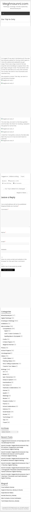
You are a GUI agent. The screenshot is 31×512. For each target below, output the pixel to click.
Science (5, 409)
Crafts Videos (7, 358)
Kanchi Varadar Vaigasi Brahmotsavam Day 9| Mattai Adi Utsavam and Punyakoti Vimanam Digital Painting (14, 454)
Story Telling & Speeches (10, 364)
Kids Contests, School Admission (11, 498)
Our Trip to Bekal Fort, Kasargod (14, 189)
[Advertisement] (15, 41)
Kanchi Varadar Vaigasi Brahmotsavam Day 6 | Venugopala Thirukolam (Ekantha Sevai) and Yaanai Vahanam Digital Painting (15, 469)
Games (5, 390)
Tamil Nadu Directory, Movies (10, 501)
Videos (3, 356)
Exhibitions (4, 324)
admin (5, 181)
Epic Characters (8, 377)
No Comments (17, 183)
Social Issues (6, 412)
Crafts (5, 339)
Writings (9, 183)
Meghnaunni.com (15, 4)
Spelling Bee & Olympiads (12, 336)
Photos (3, 348)
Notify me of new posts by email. (11, 266)
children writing (14, 176)
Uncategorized (5, 353)
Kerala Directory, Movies (8, 495)
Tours (22, 176)
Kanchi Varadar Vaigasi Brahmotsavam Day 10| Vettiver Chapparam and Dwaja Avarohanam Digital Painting (14, 447)
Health (5, 393)
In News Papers (7, 342)
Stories (5, 414)
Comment (5, 209)
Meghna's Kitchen (8, 345)
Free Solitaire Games (7, 487)
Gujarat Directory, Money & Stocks (12, 490)
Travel (5, 183)
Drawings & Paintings (7, 321)
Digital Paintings (6, 318)
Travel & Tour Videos (9, 366)
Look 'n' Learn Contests (11, 333)
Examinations (7, 382)
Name (3, 232)
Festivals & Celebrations (10, 388)
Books (5, 374)
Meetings (6, 396)
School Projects (6, 350)
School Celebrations (9, 406)
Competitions (7, 329)
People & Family (8, 401)
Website (3, 249)
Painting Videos (7, 361)
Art (4, 372)
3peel (6, 331)
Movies (5, 398)
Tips (4, 420)
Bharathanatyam (6, 315)
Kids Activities (5, 326)
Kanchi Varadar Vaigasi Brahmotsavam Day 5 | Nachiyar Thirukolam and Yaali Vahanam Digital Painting (15, 476)
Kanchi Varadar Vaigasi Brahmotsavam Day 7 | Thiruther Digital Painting (15, 464)
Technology (6, 417)
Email (3, 242)
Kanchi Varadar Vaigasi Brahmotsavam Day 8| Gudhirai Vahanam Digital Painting (14, 459)
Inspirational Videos (7, 493)
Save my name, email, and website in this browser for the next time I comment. (14, 260)
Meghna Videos (22, 193)
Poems (5, 404)
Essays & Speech (8, 380)
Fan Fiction (6, 385)
